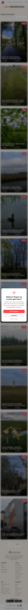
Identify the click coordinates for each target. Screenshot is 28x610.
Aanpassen (14, 315)
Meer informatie (14, 319)
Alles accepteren (14, 311)
